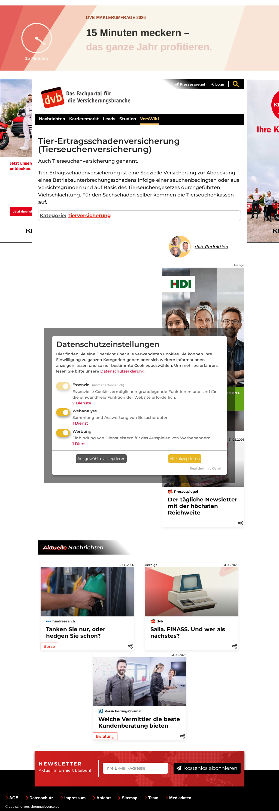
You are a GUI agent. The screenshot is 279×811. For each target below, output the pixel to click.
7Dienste (81, 403)
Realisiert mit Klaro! (205, 468)
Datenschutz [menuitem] (41, 797)
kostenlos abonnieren (210, 768)
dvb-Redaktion (211, 246)
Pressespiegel (192, 84)
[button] (240, 523)
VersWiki (149, 118)
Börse (49, 646)
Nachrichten (52, 118)
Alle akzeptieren (184, 458)
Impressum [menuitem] (75, 797)
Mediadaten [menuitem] (180, 797)
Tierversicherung (89, 216)
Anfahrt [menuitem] (103, 797)
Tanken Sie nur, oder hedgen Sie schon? (75, 632)
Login (220, 84)
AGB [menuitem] (14, 797)
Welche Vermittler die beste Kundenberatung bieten (139, 722)
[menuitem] (187, 84)
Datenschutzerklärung (122, 371)
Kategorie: (53, 216)
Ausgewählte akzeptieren (101, 458)
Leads (109, 118)
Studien (127, 118)
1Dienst (80, 423)
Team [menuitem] (153, 797)
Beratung (105, 736)
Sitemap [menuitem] (129, 797)
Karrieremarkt (84, 118)
